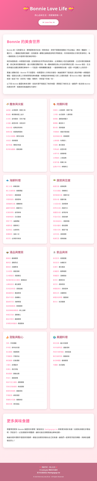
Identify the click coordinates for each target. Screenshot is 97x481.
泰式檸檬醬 (57, 360)
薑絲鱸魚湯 (10, 293)
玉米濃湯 (9, 271)
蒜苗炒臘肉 (57, 225)
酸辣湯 (8, 258)
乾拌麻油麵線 (10, 149)
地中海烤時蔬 (57, 347)
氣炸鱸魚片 (10, 195)
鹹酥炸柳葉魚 (10, 208)
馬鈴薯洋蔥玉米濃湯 (13, 280)
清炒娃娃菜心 (57, 221)
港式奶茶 (56, 263)
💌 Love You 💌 (48, 22)
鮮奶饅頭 (9, 360)
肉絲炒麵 (9, 127)
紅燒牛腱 (56, 162)
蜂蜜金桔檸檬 (57, 297)
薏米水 (55, 302)
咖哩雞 (55, 119)
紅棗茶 (55, 267)
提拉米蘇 (56, 343)
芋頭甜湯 (9, 395)
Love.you (44, 470)
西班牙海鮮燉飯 (58, 352)
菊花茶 (55, 284)
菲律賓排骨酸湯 (11, 323)
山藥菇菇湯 (10, 284)
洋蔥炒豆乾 (57, 230)
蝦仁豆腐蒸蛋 (10, 191)
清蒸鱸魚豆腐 (10, 204)
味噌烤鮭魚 (10, 217)
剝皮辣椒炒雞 (57, 136)
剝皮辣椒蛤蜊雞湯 (12, 310)
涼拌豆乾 (56, 234)
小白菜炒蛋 (57, 204)
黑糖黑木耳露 (10, 400)
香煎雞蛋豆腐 (57, 195)
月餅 (7, 343)
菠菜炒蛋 (56, 199)
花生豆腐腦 (57, 191)
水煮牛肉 (56, 153)
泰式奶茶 (56, 258)
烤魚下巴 (9, 221)
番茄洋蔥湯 (10, 319)
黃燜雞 (55, 123)
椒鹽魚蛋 (9, 225)
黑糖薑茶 (56, 276)
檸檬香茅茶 (57, 289)
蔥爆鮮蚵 (9, 234)
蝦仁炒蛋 (9, 186)
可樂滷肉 (56, 149)
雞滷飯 (8, 114)
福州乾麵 (9, 145)
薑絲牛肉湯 (10, 297)
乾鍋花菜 (56, 238)
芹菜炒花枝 (57, 217)
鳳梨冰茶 (56, 293)
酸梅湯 (8, 267)
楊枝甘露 (9, 404)
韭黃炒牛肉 (57, 167)
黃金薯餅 (9, 374)
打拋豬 (55, 145)
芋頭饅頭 (9, 356)
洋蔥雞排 (56, 132)
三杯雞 (55, 114)
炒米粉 (8, 119)
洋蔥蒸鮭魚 (10, 199)
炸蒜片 (8, 378)
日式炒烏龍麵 (10, 136)
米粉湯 (8, 140)
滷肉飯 (8, 110)
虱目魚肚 (9, 230)
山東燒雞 (56, 140)
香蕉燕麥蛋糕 (10, 391)
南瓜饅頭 (9, 352)
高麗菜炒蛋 (57, 212)
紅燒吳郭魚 (10, 212)
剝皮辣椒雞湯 (10, 306)
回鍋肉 (55, 110)
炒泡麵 (8, 123)
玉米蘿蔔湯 (10, 276)
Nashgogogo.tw (51, 429)
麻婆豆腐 (56, 186)
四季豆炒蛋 (57, 208)
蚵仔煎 (8, 238)
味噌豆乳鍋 (10, 315)
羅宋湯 (8, 263)
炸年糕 (8, 347)
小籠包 (8, 365)
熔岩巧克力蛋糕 (11, 382)
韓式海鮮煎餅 (57, 356)
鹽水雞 (55, 127)
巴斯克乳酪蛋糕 (11, 387)
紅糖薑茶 (56, 271)
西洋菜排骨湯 (10, 289)
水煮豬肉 (56, 158)
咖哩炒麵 (9, 132)
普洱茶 (55, 280)
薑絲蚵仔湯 (10, 302)
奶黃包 (8, 369)
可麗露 (55, 365)
